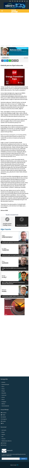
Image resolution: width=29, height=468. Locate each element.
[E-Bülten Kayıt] (27, 1)
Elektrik (3, 382)
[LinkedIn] (7, 61)
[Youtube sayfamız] (22, 1)
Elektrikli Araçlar (5, 384)
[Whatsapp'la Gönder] (10, 61)
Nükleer (3, 403)
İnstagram (4, 419)
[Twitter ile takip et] (15, 1)
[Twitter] (5, 61)
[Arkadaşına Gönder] (12, 61)
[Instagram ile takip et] (20, 1)
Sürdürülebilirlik (5, 406)
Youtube (4, 421)
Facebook (4, 412)
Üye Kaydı (4, 443)
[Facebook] (2, 61)
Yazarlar (3, 438)
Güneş (3, 388)
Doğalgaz (4, 401)
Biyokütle (4, 393)
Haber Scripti (13, 465)
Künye (3, 432)
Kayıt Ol (23, 458)
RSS (3, 423)
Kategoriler (4, 379)
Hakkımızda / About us (7, 440)
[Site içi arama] (10, 1)
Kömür (3, 397)
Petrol (3, 399)
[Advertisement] (14, 28)
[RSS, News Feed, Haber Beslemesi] (24, 1)
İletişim (3, 434)
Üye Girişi (4, 445)
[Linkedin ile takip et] (17, 1)
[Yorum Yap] (17, 61)
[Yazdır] (15, 61)
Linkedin (4, 417)
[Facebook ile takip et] (12, 1)
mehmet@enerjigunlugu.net (20, 51)
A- (27, 58)
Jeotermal (4, 395)
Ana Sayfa (4, 430)
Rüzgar (3, 391)
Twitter (3, 414)
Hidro (3, 386)
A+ (25, 58)
